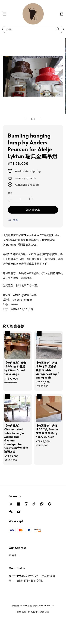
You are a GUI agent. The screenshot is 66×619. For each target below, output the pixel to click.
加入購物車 (33, 209)
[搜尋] (57, 29)
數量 (10, 193)
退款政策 (44, 611)
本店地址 (14, 555)
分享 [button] (15, 220)
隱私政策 (33, 611)
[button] (4, 14)
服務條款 (21, 611)
